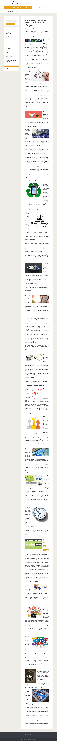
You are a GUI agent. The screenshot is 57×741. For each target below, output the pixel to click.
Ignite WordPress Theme (23, 739)
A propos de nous (37, 7)
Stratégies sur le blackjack (10, 36)
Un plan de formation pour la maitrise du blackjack (11, 61)
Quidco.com (27, 500)
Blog (43, 7)
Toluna (39, 95)
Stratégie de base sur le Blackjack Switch (10, 33)
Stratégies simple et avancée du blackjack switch (11, 48)
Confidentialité (9, 11)
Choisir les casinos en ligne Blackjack (10, 39)
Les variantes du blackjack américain (10, 43)
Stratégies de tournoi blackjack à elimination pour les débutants (11, 56)
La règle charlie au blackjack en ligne (11, 52)
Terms (15, 11)
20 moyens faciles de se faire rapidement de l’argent (18, 7)
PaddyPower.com (28, 52)
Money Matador (28, 734)
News (8, 68)
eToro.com (27, 150)
